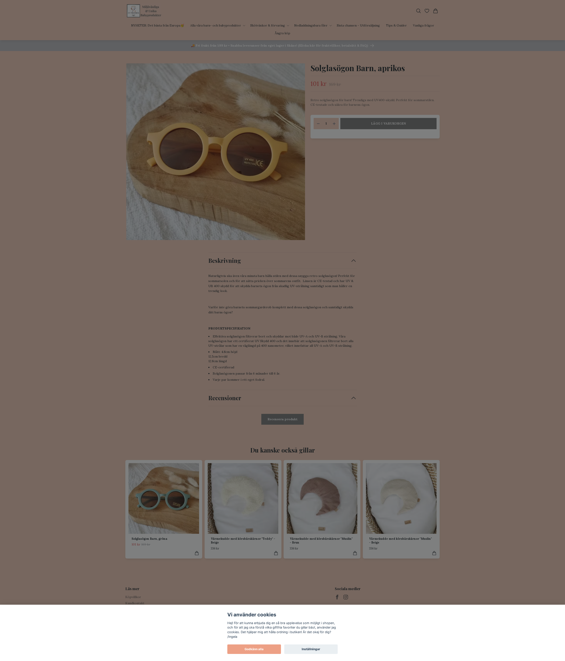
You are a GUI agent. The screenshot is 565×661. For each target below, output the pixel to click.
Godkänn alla (254, 649)
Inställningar (311, 649)
